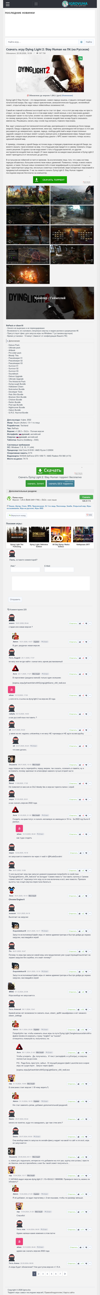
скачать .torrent (35, 483)
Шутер (18, 506)
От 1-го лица (50, 506)
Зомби (69, 506)
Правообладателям (53, 1292)
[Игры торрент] (78, 4)
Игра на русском (27, 508)
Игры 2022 (39, 508)
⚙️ (81, 41)
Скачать (86, 497)
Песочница (60, 506)
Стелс (24, 506)
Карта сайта (69, 1292)
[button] (89, 515)
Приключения (38, 506)
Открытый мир (79, 506)
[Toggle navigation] (36, 4)
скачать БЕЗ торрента (61, 483)
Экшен (11, 506)
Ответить (73, 623)
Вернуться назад (18, 515)
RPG (29, 506)
